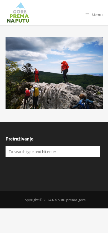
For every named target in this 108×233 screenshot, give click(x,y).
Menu (97, 14)
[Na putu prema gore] (54, 13)
